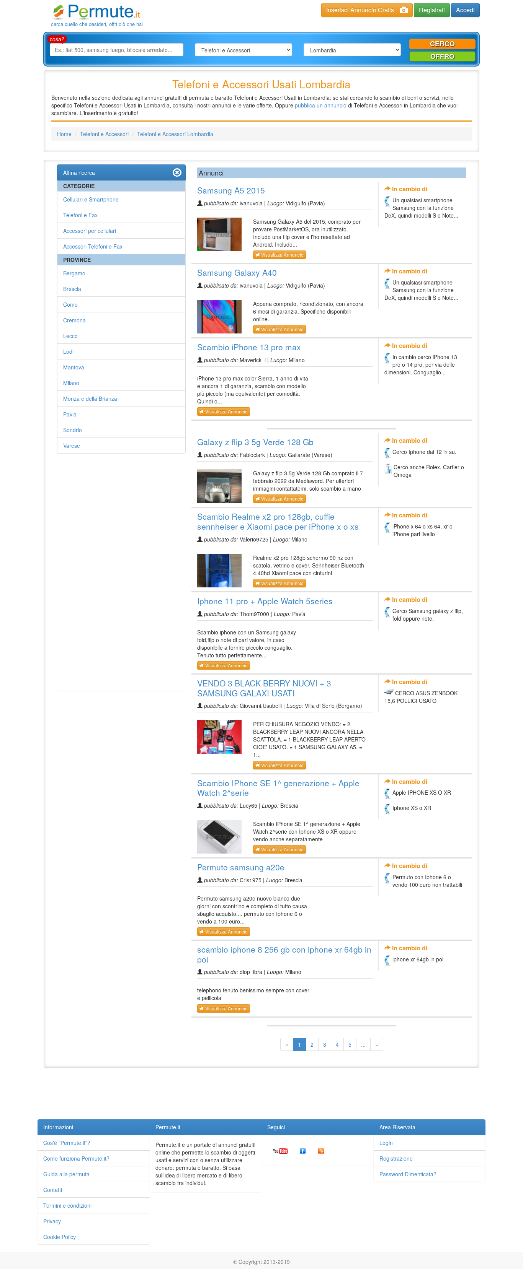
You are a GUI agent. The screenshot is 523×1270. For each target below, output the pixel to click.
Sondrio (72, 430)
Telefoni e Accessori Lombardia (175, 134)
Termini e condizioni (67, 1205)
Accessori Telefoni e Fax (93, 246)
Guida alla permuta (66, 1174)
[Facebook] (303, 1150)
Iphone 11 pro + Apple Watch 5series (265, 601)
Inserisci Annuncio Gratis (360, 9)
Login (386, 1142)
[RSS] (321, 1150)
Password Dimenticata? (407, 1174)
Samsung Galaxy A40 (237, 272)
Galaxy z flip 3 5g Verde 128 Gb (255, 441)
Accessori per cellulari (89, 230)
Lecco (70, 336)
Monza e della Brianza (90, 398)
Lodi (68, 351)
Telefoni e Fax (80, 215)
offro (442, 56)
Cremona (74, 320)
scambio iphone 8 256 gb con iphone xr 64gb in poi (284, 954)
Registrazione (396, 1158)
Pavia (70, 414)
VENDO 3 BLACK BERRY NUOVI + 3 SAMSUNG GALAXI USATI (264, 688)
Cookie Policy (59, 1237)
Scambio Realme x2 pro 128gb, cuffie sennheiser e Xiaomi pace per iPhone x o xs (278, 521)
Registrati (432, 9)
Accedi (465, 9)
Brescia (72, 289)
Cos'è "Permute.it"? (66, 1142)
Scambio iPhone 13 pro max (249, 347)
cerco (442, 44)
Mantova (73, 367)
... (363, 1044)
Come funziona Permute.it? (76, 1158)
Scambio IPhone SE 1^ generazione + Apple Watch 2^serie (278, 787)
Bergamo (74, 273)
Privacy (52, 1221)
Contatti (52, 1190)
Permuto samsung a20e (240, 867)
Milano (71, 383)
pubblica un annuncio (320, 105)
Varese (71, 445)
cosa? (57, 39)
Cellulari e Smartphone (91, 199)
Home (64, 134)
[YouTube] (280, 1150)
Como (70, 304)
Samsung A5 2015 (231, 190)
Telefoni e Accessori (104, 134)
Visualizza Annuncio (282, 254)
